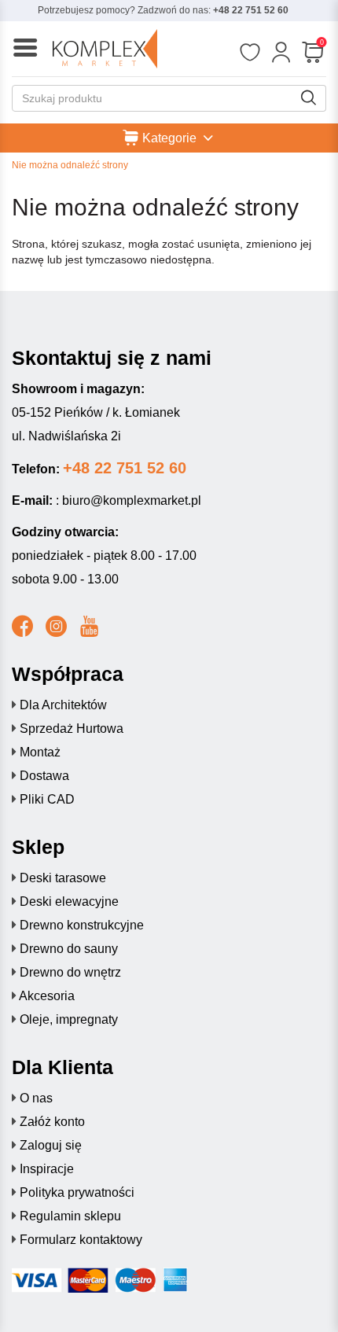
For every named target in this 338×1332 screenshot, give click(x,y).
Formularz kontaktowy (81, 1239)
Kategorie (169, 137)
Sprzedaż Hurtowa (71, 728)
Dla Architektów (63, 705)
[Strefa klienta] (281, 52)
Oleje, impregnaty (69, 1019)
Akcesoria (47, 996)
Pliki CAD (47, 799)
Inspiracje (47, 1169)
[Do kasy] (312, 52)
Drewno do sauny (69, 948)
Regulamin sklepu (70, 1216)
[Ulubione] (249, 52)
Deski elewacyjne (69, 901)
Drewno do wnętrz (70, 972)
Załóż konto (52, 1121)
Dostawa (44, 775)
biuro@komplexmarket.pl (131, 500)
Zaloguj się (51, 1145)
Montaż (40, 752)
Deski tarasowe (63, 878)
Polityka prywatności (77, 1192)
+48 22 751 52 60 (250, 10)
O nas (36, 1098)
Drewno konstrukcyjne (82, 925)
